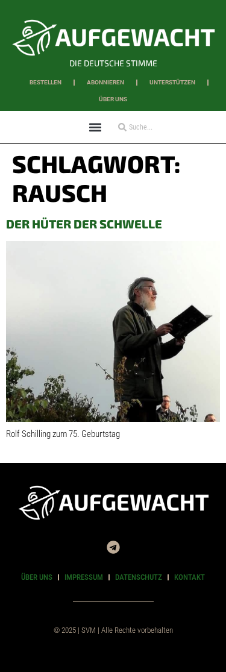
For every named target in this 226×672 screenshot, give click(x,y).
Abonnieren (105, 82)
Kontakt (189, 577)
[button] (95, 127)
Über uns (113, 99)
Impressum (83, 577)
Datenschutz (138, 577)
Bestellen (45, 82)
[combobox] (151, 127)
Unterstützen (172, 82)
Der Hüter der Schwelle (84, 223)
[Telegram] (113, 547)
